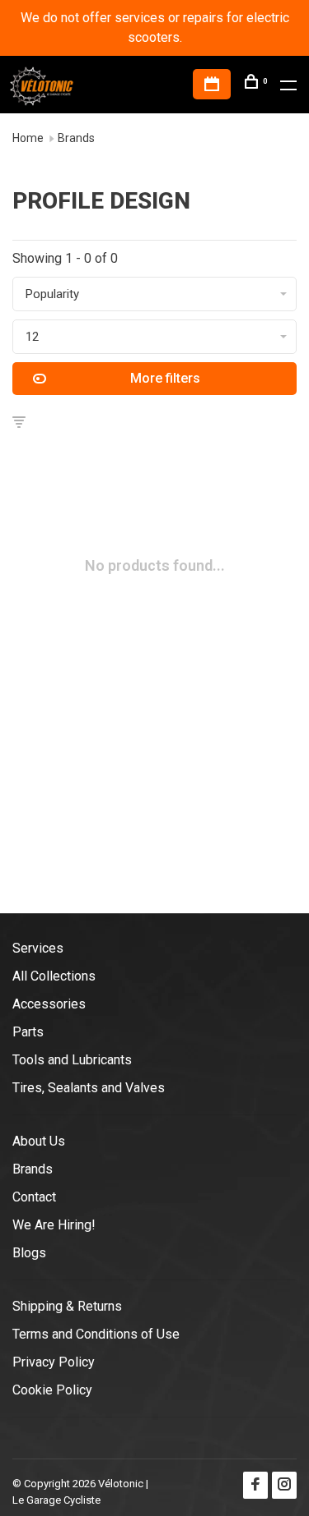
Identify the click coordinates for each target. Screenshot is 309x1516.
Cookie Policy (52, 1390)
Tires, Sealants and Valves (88, 1088)
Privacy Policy (53, 1362)
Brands (76, 138)
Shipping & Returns (67, 1306)
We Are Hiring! (54, 1225)
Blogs (29, 1253)
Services (37, 948)
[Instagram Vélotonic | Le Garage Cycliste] (284, 1485)
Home (28, 138)
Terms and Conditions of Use (96, 1334)
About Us (38, 1141)
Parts (28, 1032)
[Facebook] (255, 1485)
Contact (34, 1197)
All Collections (54, 976)
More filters (165, 378)
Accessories (49, 1004)
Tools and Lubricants (72, 1060)
